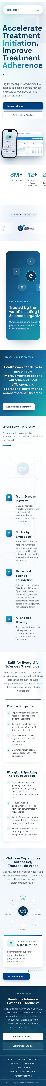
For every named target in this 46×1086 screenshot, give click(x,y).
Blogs (21, 1059)
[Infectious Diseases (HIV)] (38, 970)
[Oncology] (42, 970)
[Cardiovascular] (30, 971)
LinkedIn (14, 1063)
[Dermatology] (34, 970)
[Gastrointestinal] (36, 970)
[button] (37, 9)
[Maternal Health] (40, 970)
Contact (33, 1059)
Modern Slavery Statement (23, 1071)
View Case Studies (16, 976)
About (11, 1059)
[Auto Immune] (28, 970)
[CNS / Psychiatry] (32, 970)
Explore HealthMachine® (18, 406)
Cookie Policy (29, 1063)
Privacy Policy (23, 1067)
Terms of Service (23, 1076)
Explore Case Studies (23, 115)
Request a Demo (15, 106)
